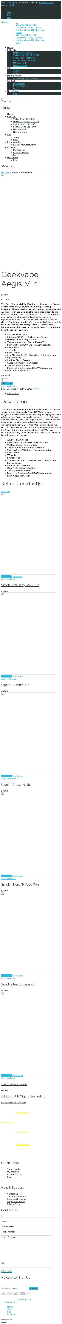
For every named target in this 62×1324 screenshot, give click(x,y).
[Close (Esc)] (11, 1319)
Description (13, 393)
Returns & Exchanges (17, 1199)
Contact (11, 81)
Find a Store (12, 91)
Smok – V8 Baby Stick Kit (20, 585)
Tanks (16, 70)
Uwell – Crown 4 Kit (15, 785)
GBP (9, 12)
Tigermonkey (10, 1302)
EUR (9, 15)
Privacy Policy (13, 1204)
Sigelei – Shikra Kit (15, 685)
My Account (19, 83)
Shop (9, 1309)
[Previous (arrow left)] (2, 1322)
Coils (15, 73)
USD (9, 17)
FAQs (16, 88)
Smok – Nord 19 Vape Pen (20, 884)
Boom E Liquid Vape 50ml (25, 60)
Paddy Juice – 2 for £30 (24, 57)
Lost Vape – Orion (14, 1084)
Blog (15, 93)
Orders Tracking (15, 1174)
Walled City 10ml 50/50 (24, 52)
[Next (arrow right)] (5, 1322)
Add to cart (7, 383)
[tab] (34, 393)
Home (10, 47)
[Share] (8, 1319)
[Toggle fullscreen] (5, 1319)
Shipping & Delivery (16, 1201)
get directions (22, 1112)
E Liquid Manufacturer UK (25, 78)
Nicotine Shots (20, 65)
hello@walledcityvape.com (13, 1102)
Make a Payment (21, 86)
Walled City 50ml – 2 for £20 (26, 55)
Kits (9, 68)
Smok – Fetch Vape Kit (18, 984)
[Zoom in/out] (2, 1319)
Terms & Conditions (16, 1196)
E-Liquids (11, 50)
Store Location (14, 1169)
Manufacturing (14, 75)
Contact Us (12, 1193)
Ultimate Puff (19, 63)
